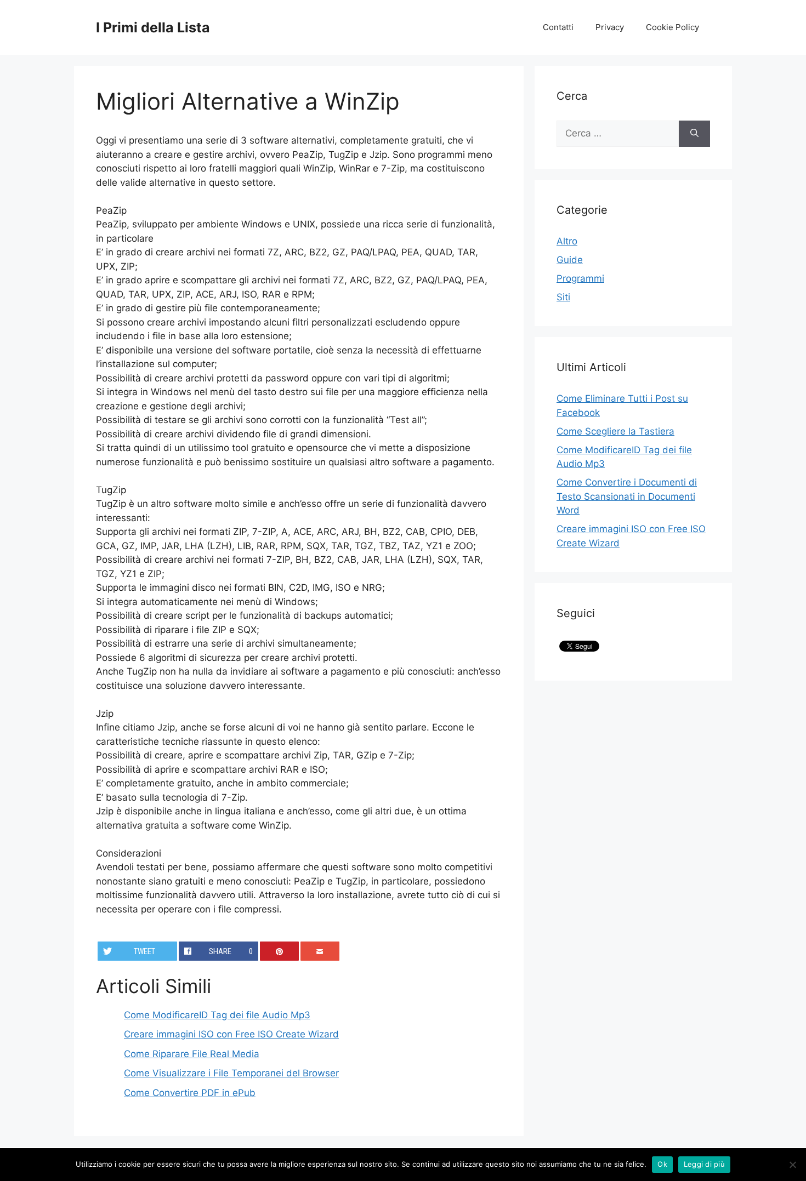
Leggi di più (704, 1164)
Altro (567, 241)
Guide (570, 259)
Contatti (558, 27)
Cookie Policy (672, 27)
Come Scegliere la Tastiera (615, 431)
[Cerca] (694, 134)
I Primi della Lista (153, 27)
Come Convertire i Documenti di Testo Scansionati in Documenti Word (627, 496)
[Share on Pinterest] (279, 951)
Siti (563, 297)
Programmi (580, 278)
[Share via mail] (320, 951)
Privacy (609, 27)
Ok (662, 1164)
